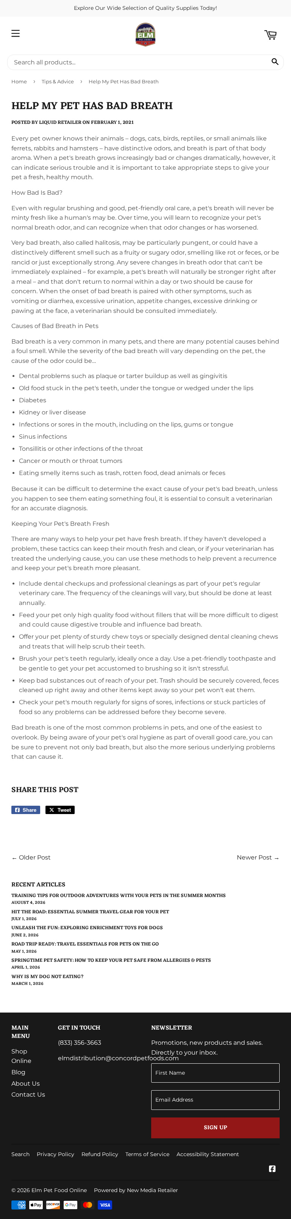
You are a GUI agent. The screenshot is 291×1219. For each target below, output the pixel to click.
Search (20, 1154)
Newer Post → (258, 857)
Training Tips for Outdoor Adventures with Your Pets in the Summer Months (118, 895)
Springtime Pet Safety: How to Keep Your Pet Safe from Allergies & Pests (111, 960)
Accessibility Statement (208, 1154)
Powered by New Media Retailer (136, 1190)
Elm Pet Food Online (59, 1190)
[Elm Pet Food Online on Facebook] (272, 1169)
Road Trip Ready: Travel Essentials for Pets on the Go (85, 944)
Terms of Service (147, 1154)
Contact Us (28, 1094)
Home (19, 81)
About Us (25, 1083)
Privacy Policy (55, 1154)
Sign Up (215, 1128)
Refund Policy (99, 1154)
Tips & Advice (58, 81)
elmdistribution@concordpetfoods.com (118, 1058)
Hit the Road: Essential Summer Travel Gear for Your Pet (90, 912)
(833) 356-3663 (79, 1042)
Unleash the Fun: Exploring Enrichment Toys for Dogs (87, 928)
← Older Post (31, 857)
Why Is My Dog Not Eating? (47, 976)
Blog (18, 1072)
